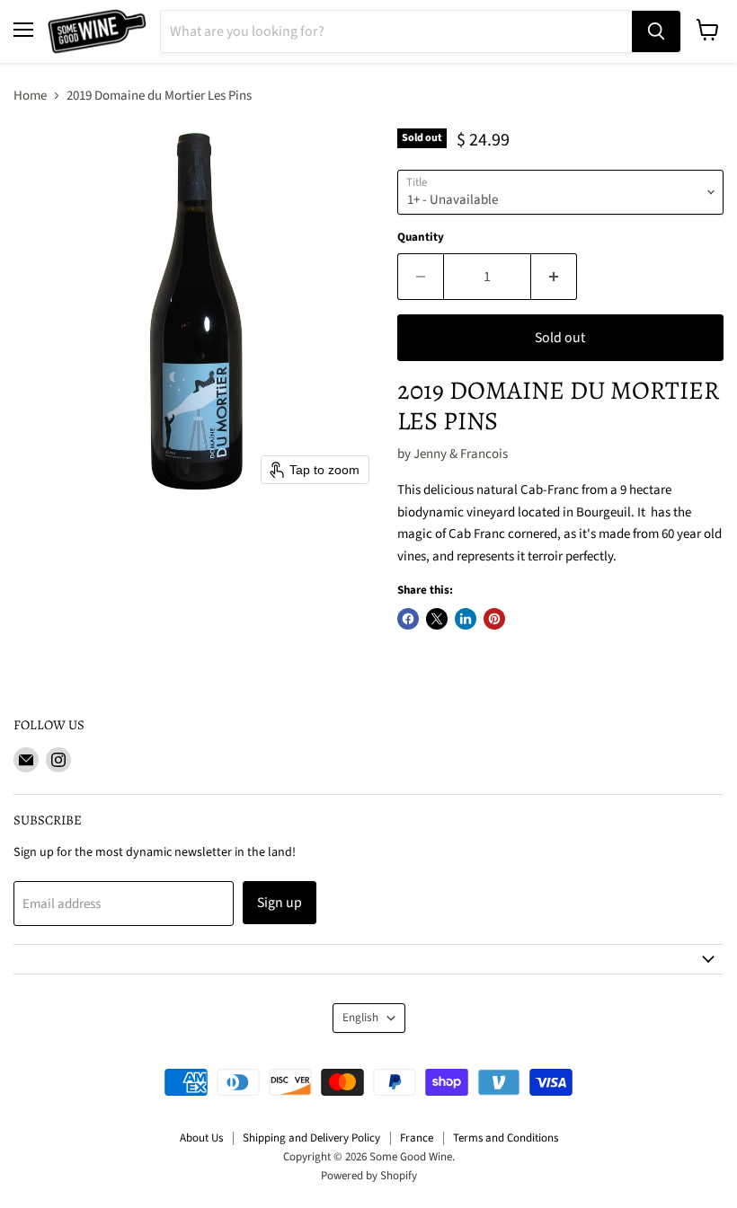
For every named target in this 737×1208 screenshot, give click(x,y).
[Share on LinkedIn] (465, 619)
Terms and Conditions (505, 1138)
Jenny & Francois (460, 454)
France (416, 1138)
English (360, 1018)
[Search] (656, 31)
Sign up (279, 903)
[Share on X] (437, 619)
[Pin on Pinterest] (494, 619)
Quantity (420, 237)
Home (30, 95)
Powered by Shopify (369, 1176)
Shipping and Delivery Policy (311, 1138)
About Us (201, 1138)
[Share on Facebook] (408, 619)
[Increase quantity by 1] (554, 276)
